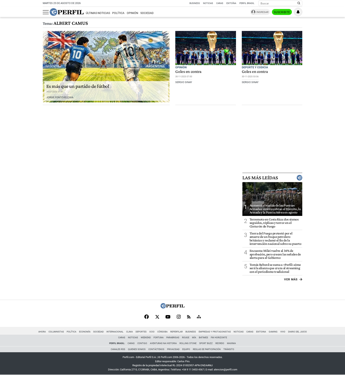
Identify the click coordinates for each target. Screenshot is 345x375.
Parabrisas (172, 337)
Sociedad (147, 13)
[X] (157, 317)
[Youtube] (168, 317)
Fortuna (159, 337)
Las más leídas (260, 178)
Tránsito (228, 349)
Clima (129, 331)
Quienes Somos (137, 349)
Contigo (142, 343)
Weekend (146, 337)
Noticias (208, 3)
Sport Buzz (206, 343)
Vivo (282, 331)
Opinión (132, 13)
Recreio (219, 343)
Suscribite (282, 12)
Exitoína (231, 3)
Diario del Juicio (297, 331)
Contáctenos (156, 349)
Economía (84, 331)
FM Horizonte (219, 337)
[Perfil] (172, 307)
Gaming (273, 331)
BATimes (203, 337)
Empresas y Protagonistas (215, 331)
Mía (194, 337)
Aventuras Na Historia (163, 343)
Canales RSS (118, 349)
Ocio (152, 331)
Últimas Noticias (98, 13)
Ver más (291, 279)
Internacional (114, 331)
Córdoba (162, 331)
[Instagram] (179, 317)
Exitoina (261, 331)
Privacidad (173, 349)
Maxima (231, 343)
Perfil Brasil (246, 3)
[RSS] (188, 317)
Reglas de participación (207, 349)
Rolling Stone (187, 343)
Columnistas (56, 331)
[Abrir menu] (46, 12)
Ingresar (262, 12)
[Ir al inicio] (67, 12)
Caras (219, 3)
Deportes (141, 331)
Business (194, 3)
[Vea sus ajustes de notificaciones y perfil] (298, 12)
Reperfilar (176, 331)
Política (118, 13)
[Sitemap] (199, 317)
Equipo (186, 349)
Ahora (42, 331)
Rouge (185, 337)
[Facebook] (146, 317)
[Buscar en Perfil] (298, 3)
